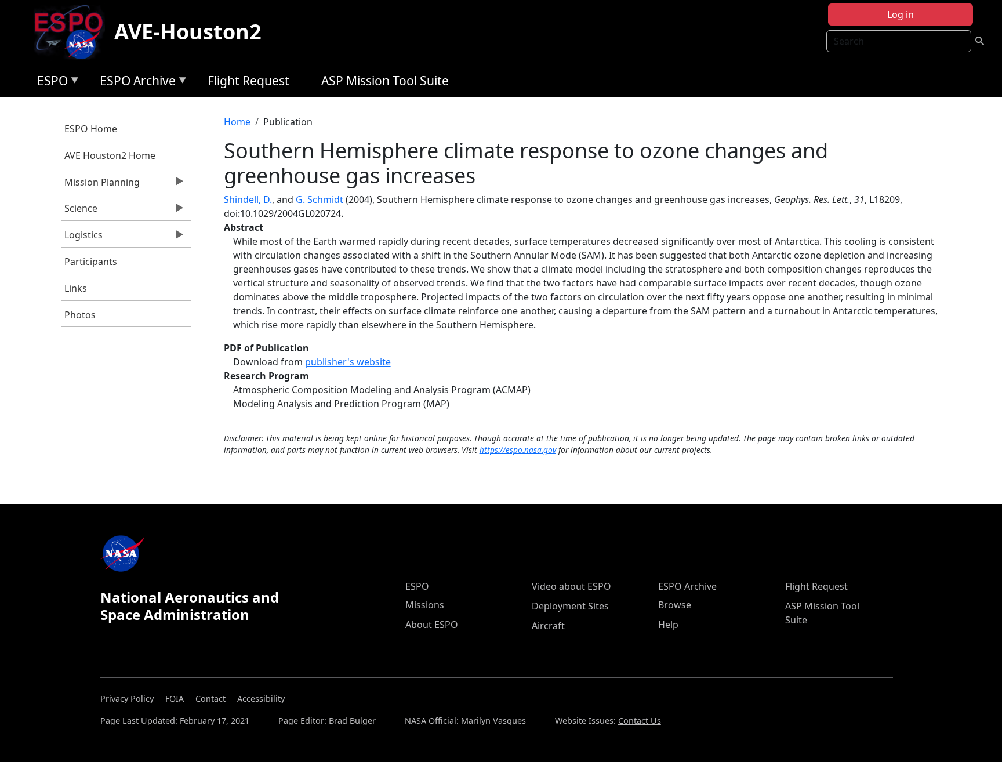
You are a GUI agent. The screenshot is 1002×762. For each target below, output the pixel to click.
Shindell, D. (248, 199)
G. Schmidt (319, 199)
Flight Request (248, 80)
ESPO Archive (135, 82)
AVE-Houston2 (188, 31)
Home (237, 121)
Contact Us (639, 720)
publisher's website (348, 361)
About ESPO (431, 624)
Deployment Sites (570, 606)
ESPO (49, 82)
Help (668, 624)
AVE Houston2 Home (109, 155)
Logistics (82, 237)
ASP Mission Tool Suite (385, 80)
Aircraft (548, 625)
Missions (424, 604)
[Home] (73, 32)
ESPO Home (90, 128)
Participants (90, 261)
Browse (674, 604)
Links (75, 288)
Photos (80, 315)
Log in (900, 14)
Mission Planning (100, 185)
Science (79, 211)
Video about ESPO (571, 586)
